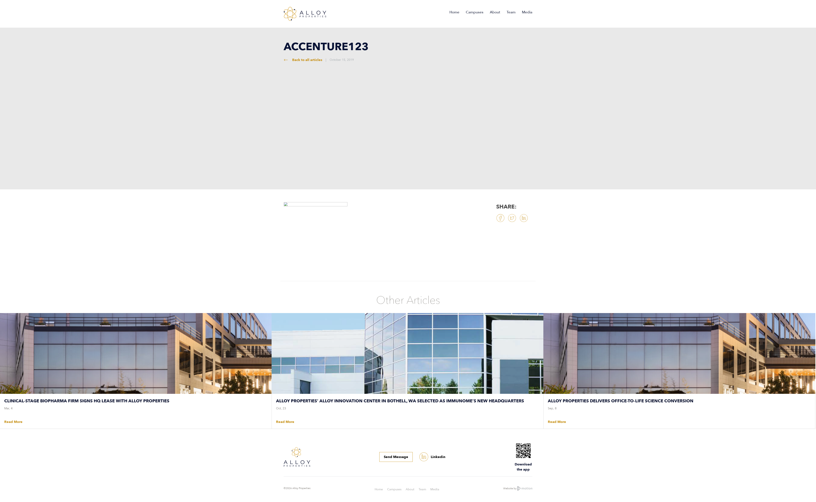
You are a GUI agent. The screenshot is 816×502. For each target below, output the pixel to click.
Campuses (474, 12)
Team (511, 12)
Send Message (396, 457)
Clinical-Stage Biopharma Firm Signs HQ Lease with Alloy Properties (86, 401)
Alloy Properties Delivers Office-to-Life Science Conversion (620, 401)
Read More (13, 422)
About (495, 12)
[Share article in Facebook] (500, 218)
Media (527, 12)
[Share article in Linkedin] (524, 218)
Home (454, 12)
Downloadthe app (523, 467)
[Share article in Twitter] (512, 218)
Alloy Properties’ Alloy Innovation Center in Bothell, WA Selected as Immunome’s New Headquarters (400, 401)
